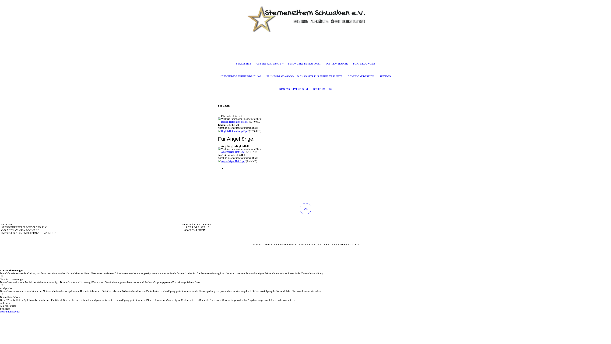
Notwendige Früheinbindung (240, 76)
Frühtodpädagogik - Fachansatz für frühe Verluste (304, 76)
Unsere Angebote (268, 63)
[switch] (1, 276)
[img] (305, 16)
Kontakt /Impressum (293, 89)
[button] (305, 208)
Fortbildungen (364, 63)
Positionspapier (337, 63)
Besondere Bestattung (304, 63)
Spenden (385, 76)
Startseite (243, 63)
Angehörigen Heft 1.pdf (233, 151)
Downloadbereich (361, 76)
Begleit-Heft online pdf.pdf (234, 121)
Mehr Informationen (10, 311)
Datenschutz (322, 89)
